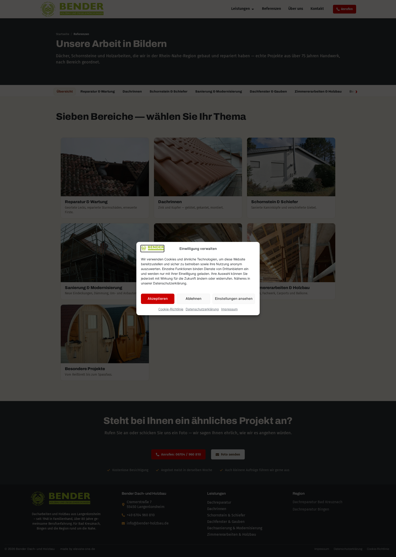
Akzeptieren (158, 298)
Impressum (229, 309)
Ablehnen (193, 298)
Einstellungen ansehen (234, 298)
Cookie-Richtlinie (170, 309)
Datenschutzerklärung (202, 309)
